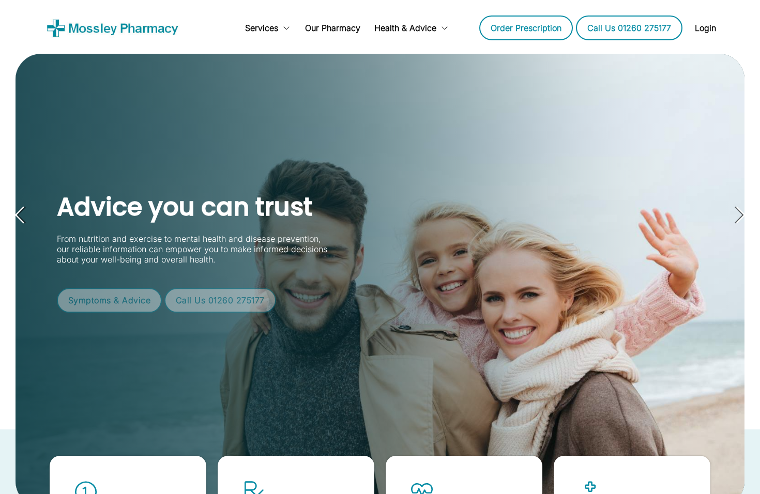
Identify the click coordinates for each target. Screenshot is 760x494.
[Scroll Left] (209, 28)
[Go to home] (116, 28)
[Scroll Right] (458, 28)
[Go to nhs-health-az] (109, 292)
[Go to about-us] (332, 28)
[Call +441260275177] (629, 28)
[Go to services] (268, 28)
